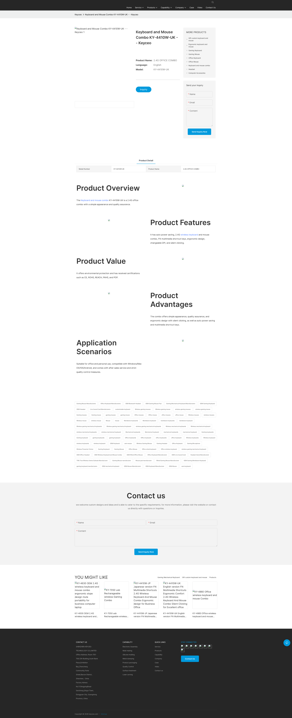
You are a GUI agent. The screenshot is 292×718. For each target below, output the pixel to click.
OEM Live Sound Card (179, 455)
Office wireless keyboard (169, 449)
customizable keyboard (122, 409)
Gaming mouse (96, 415)
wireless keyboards (83, 443)
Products (212, 577)
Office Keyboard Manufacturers (111, 403)
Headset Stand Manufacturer (199, 455)
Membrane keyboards (131, 421)
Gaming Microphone (193, 443)
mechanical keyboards (171, 432)
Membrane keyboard (149, 421)
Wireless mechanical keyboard (200, 426)
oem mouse (128, 443)
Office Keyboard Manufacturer (157, 455)
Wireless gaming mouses (143, 409)
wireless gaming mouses (183, 409)
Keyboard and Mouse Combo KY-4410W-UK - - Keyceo (111, 14)
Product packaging (130, 663)
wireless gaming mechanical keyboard (194, 449)
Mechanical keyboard (152, 432)
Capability (158, 655)
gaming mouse (125, 415)
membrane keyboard (185, 421)
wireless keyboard (189, 234)
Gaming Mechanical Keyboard (169, 577)
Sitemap (103, 714)
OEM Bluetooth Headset (133, 403)
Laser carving (128, 674)
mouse (117, 421)
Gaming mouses (82, 415)
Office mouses (139, 415)
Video (157, 667)
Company (158, 659)
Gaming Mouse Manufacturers (86, 403)
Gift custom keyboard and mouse (194, 577)
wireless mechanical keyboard (111, 432)
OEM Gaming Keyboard (207, 403)
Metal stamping (128, 659)
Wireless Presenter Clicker (85, 449)
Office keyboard (146, 438)
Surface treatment (129, 671)
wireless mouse (96, 421)
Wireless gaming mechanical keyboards (89, 426)
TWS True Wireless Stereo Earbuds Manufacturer (92, 460)
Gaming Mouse (119, 449)
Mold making (127, 651)
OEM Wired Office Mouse (135, 455)
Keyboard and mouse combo (94, 200)
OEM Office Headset (83, 455)
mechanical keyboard (190, 432)
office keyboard (176, 438)
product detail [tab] (146, 160)
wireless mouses (209, 415)
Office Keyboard (177, 443)
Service (157, 647)
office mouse (179, 415)
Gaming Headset (162, 443)
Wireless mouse (81, 421)
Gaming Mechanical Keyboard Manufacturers (180, 403)
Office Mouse (133, 449)
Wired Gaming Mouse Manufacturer (167, 460)
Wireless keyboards (192, 438)
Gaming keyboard (82, 438)
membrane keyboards (168, 421)
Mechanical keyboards (133, 432)
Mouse (108, 421)
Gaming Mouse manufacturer (121, 460)
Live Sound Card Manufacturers (100, 409)
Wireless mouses (193, 415)
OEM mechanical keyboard (110, 466)
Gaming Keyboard (104, 449)
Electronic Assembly (130, 647)
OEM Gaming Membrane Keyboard (195, 460)
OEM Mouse (173, 466)
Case (157, 663)
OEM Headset (81, 409)
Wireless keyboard (209, 438)
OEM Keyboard (115, 443)
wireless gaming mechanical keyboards (148, 426)
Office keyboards (130, 438)
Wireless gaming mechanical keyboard (119, 426)
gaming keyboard (114, 438)
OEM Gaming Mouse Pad (153, 403)
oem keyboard (186, 466)
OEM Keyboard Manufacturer (155, 466)
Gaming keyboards (208, 432)
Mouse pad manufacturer (144, 460)
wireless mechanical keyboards (87, 432)
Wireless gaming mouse (162, 409)
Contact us (159, 671)
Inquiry (143, 89)
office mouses (166, 415)
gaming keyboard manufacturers (87, 466)
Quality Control (128, 667)
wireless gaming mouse (202, 409)
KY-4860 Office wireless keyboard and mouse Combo (204, 615)
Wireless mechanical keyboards (176, 426)
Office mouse (152, 415)
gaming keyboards (98, 438)
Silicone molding (129, 655)
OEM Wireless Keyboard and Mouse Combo (108, 455)
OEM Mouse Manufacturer (132, 466)
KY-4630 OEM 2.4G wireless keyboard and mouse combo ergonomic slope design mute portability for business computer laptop (87, 615)
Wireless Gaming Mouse (144, 443)
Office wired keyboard (149, 449)
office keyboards (161, 438)
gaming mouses (111, 415)
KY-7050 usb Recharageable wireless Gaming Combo (115, 615)
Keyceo (78, 14)
